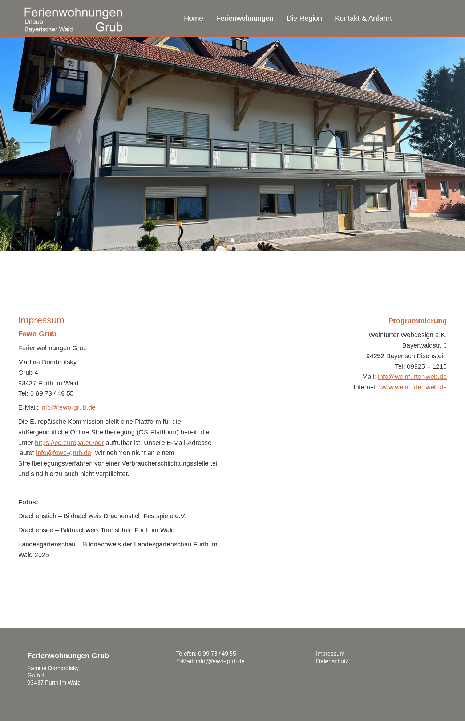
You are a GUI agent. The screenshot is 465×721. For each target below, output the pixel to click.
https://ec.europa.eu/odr (69, 442)
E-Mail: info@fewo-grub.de (210, 661)
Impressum (330, 654)
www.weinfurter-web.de (413, 387)
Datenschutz (332, 661)
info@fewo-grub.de (68, 407)
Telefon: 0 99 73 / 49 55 (206, 654)
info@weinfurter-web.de (412, 376)
